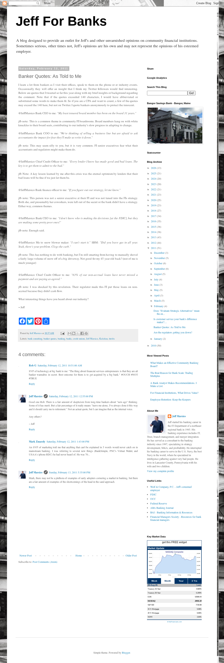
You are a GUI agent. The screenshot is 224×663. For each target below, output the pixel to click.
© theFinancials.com (174, 622)
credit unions (79, 338)
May (156, 290)
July (156, 279)
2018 (154, 210)
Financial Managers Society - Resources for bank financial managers (175, 518)
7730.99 (198, 605)
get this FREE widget (174, 542)
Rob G (32, 365)
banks (69, 338)
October (158, 263)
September (160, 268)
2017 (154, 216)
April (157, 295)
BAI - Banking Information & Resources (171, 512)
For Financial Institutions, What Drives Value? (174, 392)
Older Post (131, 555)
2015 (154, 226)
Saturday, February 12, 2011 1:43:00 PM (68, 441)
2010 (154, 345)
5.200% (198, 593)
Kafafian (103, 338)
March (157, 300)
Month (167, 581)
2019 (154, 205)
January (158, 338)
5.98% (199, 609)
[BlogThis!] (74, 333)
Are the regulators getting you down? (173, 332)
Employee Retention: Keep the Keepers (170, 399)
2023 (154, 184)
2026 (154, 168)
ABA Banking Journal (161, 507)
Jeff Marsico (92, 338)
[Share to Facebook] (82, 333)
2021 (154, 194)
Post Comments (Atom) (45, 561)
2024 (154, 178)
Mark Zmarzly (37, 441)
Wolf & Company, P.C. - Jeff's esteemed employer (171, 488)
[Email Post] (62, 333)
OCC (153, 498)
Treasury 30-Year (154, 593)
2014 (154, 232)
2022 (154, 189)
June (156, 284)
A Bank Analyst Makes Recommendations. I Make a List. (173, 384)
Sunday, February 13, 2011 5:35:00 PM (69, 472)
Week (154, 581)
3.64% (199, 617)
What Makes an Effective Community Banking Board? (174, 364)
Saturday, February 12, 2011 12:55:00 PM (71, 396)
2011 (154, 248)
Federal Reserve (158, 503)
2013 (154, 237)
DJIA (149, 597)
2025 (154, 173)
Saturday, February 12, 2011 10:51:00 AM (60, 365)
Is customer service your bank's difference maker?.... (175, 320)
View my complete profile (160, 471)
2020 (154, 200)
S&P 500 (151, 605)
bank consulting (35, 338)
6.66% (199, 613)
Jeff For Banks (61, 21)
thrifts (112, 338)
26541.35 (198, 601)
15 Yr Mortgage (153, 609)
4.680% (198, 589)
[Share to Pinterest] (86, 333)
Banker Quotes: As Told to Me (170, 327)
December (159, 252)
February (159, 306)
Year (181, 581)
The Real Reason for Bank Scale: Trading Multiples (171, 374)
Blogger (126, 652)
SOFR (150, 617)
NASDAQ (151, 601)
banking (61, 338)
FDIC (153, 494)
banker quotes (50, 338)
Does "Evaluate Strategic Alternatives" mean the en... (177, 312)
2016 (154, 221)
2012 (154, 242)
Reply (32, 383)
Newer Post (25, 555)
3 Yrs (194, 581)
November (160, 258)
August (158, 274)
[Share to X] (78, 333)
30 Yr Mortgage (153, 613)
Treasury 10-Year (154, 589)
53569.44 (198, 597)
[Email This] (69, 333)
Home (78, 555)
